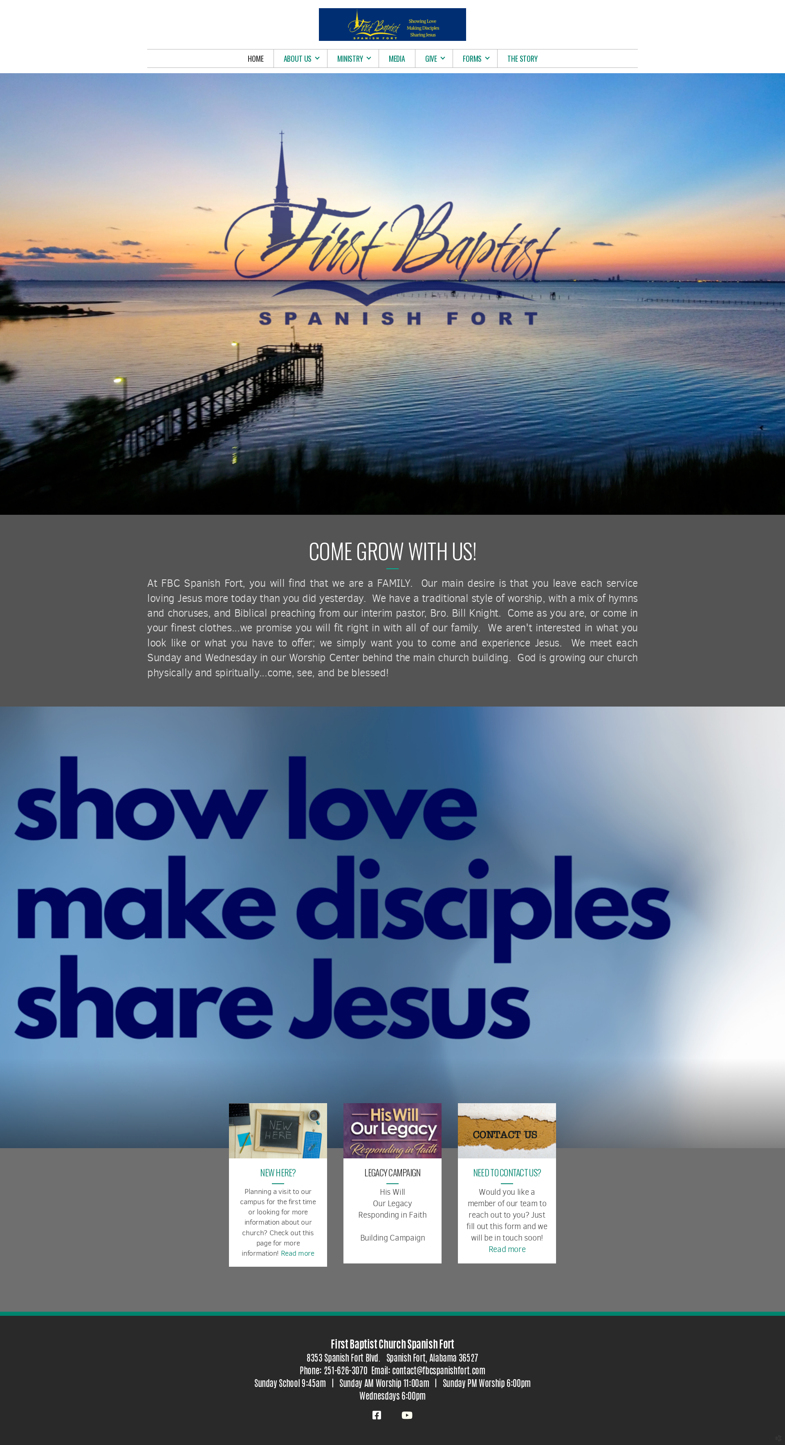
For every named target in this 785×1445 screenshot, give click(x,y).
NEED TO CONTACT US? (507, 1172)
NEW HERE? (278, 1172)
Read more (297, 1253)
